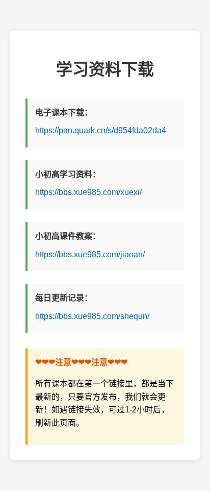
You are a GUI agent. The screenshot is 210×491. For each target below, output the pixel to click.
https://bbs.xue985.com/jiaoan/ (90, 254)
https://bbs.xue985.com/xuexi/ (88, 192)
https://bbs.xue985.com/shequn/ (92, 316)
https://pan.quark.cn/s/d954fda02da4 (100, 130)
